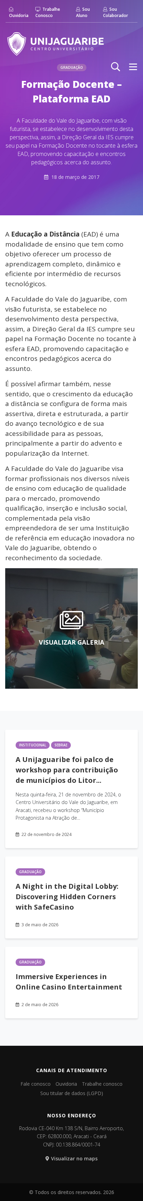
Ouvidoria (18, 15)
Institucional (32, 745)
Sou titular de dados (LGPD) (71, 1093)
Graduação (30, 871)
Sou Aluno (83, 12)
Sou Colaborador (115, 12)
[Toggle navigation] (133, 67)
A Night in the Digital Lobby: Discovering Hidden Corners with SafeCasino (67, 896)
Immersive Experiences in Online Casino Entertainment (69, 982)
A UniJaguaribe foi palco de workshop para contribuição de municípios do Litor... (67, 770)
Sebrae (60, 745)
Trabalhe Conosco (47, 12)
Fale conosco (35, 1083)
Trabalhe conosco (102, 1083)
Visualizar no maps (74, 1158)
